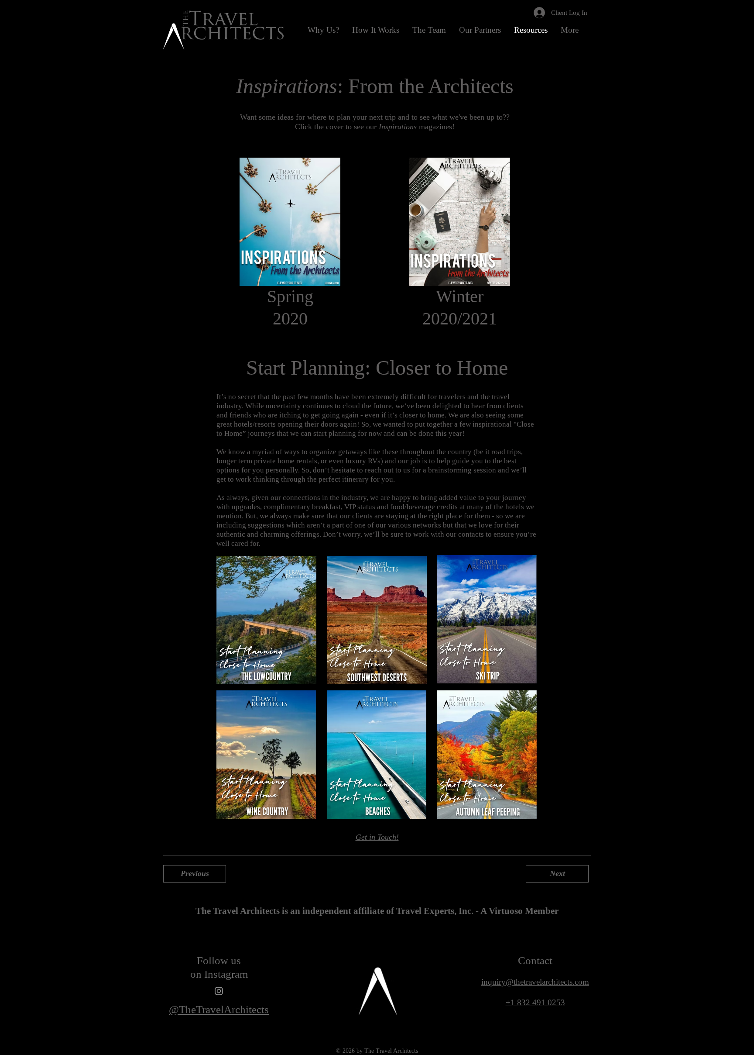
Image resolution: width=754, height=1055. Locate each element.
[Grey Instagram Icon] (218, 991)
